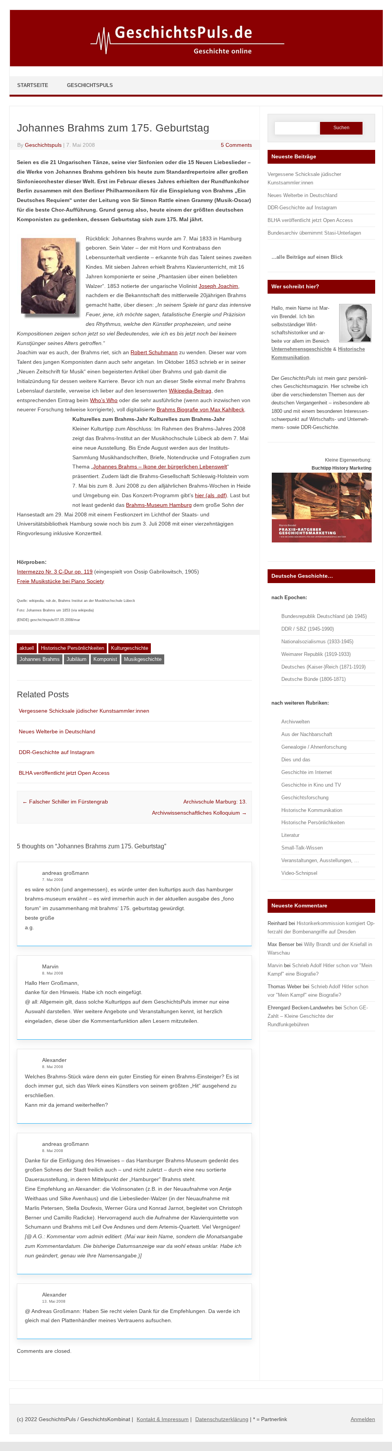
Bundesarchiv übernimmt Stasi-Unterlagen (314, 233)
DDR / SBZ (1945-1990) (307, 629)
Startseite (32, 85)
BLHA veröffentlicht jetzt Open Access (64, 773)
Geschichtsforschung (304, 797)
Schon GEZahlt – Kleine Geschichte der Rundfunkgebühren (318, 1016)
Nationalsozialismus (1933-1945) (317, 641)
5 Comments (236, 145)
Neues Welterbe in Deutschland (57, 731)
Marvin (50, 966)
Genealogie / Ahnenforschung (313, 747)
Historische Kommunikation (311, 810)
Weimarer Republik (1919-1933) (316, 654)
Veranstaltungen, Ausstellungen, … (320, 860)
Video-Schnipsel (299, 873)
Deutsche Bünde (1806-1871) (313, 679)
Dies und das (295, 759)
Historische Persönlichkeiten (72, 648)
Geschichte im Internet (306, 772)
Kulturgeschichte (129, 648)
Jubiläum (77, 659)
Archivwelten (295, 722)
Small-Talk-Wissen (302, 848)
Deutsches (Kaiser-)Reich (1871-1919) (323, 667)
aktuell (27, 648)
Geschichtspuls (43, 145)
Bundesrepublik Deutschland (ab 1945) (324, 616)
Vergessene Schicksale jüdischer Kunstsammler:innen (84, 711)
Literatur (290, 835)
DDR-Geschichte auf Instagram (57, 752)
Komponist (105, 659)
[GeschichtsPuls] (196, 65)
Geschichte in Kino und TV (311, 785)
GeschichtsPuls (90, 85)
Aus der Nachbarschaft (306, 734)
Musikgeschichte (143, 659)
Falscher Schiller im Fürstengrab (65, 802)
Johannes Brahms (40, 659)
